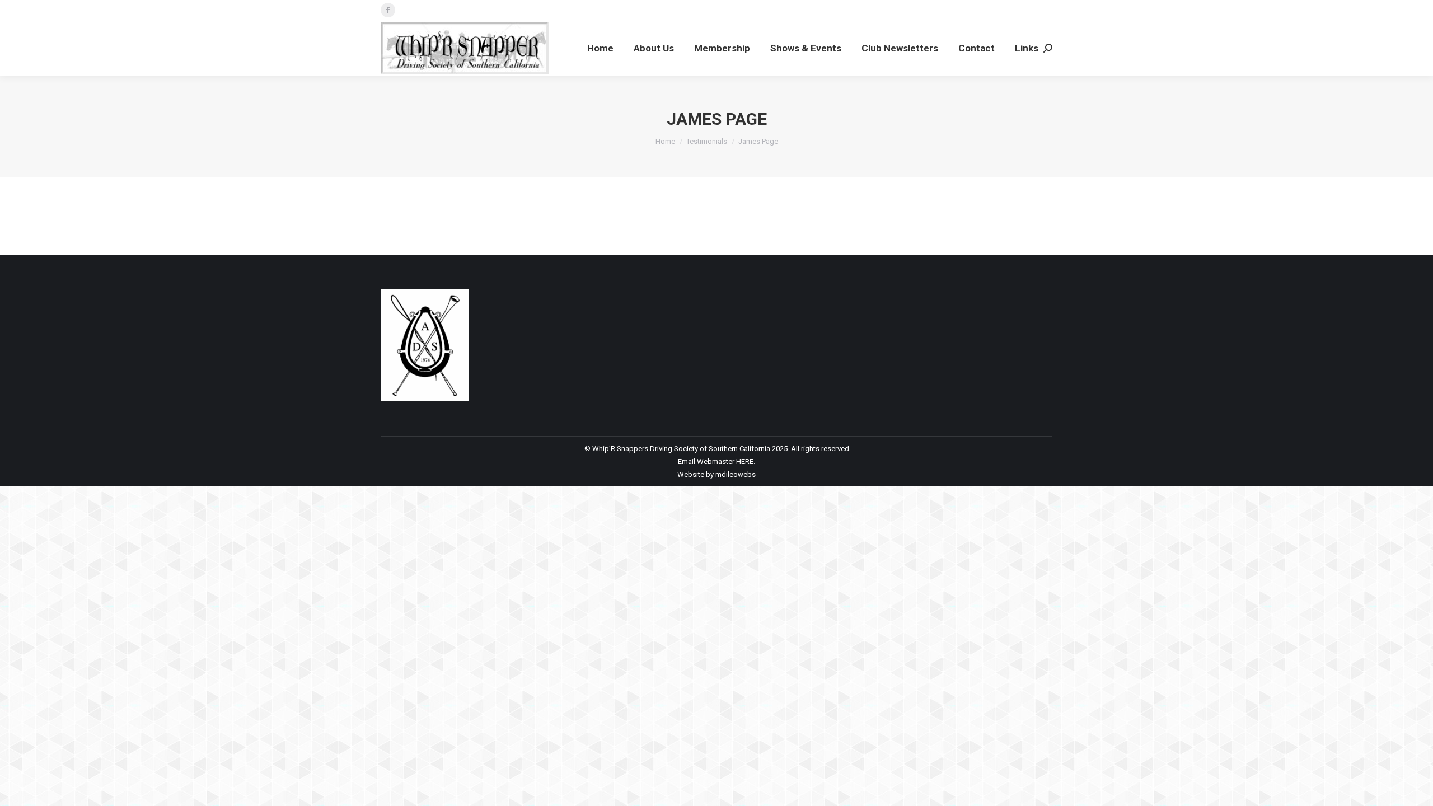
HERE (744, 461)
